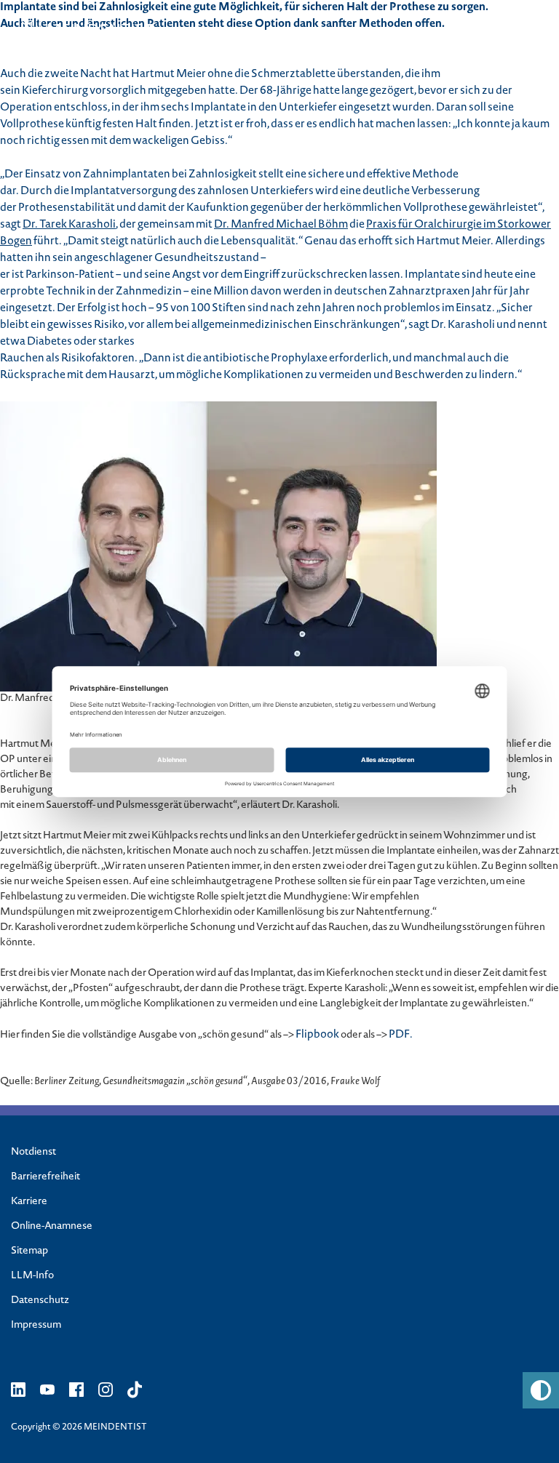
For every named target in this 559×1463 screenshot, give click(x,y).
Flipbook (317, 1035)
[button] (541, 1390)
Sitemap (29, 1251)
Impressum (36, 1325)
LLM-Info (32, 1276)
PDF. (401, 1035)
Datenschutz (40, 1301)
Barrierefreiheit (45, 1177)
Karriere (29, 1202)
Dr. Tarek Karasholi (69, 225)
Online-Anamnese (51, 1226)
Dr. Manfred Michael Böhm (281, 225)
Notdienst (33, 1152)
